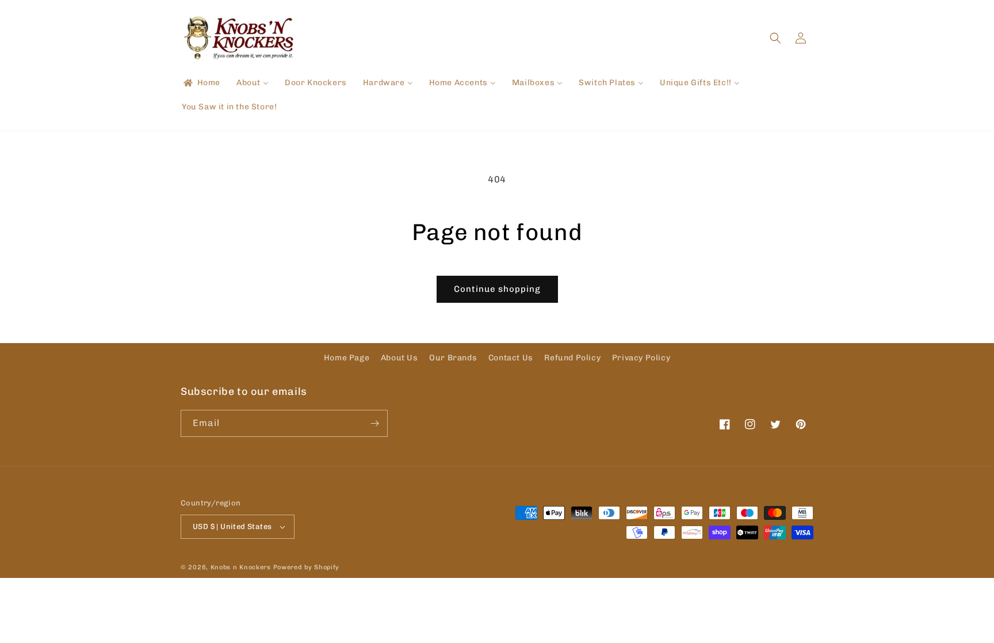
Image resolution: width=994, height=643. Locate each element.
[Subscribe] (374, 423)
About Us (399, 358)
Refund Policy (572, 358)
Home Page (346, 358)
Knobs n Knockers (241, 567)
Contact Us (510, 358)
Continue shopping (497, 289)
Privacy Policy (641, 358)
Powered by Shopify (306, 567)
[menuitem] (201, 83)
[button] (775, 38)
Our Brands (453, 358)
